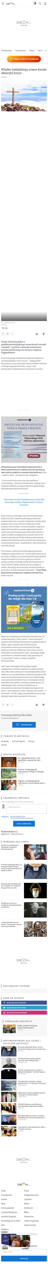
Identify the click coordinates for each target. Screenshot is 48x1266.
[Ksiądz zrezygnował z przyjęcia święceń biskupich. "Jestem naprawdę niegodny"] (8, 1074)
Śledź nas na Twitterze (16, 1008)
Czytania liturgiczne (9, 1212)
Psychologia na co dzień (10, 1221)
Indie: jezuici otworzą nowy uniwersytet (27, 1027)
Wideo (40, 51)
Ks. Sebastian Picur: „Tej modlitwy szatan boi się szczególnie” (29, 760)
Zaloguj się (4, 816)
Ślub (2, 1225)
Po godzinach (6, 1195)
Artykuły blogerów (8, 1216)
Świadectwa (29, 1216)
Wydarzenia (7, 51)
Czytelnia (27, 1199)
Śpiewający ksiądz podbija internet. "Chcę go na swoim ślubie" (32, 1094)
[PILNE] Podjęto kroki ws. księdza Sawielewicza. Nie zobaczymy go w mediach (31, 1118)
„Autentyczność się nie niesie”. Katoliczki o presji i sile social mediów (11, 924)
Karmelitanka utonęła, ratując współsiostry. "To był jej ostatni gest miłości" (32, 1083)
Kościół (4, 77)
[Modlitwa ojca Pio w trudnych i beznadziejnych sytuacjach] (35, 910)
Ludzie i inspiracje (31, 1221)
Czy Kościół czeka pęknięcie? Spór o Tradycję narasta (32, 1128)
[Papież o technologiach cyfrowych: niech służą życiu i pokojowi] (8, 785)
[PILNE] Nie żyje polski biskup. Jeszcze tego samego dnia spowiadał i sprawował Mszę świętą (32, 1060)
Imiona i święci (30, 1225)
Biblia (26, 1212)
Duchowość (28, 1208)
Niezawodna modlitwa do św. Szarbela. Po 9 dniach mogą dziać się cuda (11, 886)
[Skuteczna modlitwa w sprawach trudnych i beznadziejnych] (35, 852)
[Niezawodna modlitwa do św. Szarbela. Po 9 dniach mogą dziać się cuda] (35, 890)
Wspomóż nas (26, 725)
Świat (3, 1191)
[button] (34, 3)
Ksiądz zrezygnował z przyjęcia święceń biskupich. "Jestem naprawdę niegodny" (32, 1072)
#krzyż (31, 741)
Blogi (3, 1204)
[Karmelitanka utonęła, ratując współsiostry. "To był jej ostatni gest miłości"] (8, 1085)
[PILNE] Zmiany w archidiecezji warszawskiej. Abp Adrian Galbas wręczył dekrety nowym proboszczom (30, 1107)
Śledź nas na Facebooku (16, 1003)
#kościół (4, 741)
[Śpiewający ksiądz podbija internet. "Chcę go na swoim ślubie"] (8, 1097)
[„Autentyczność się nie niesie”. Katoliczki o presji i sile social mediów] (35, 929)
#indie (4, 744)
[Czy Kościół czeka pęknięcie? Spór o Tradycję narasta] (8, 1131)
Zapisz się (24, 1259)
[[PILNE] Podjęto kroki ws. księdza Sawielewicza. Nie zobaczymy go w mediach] (8, 1120)
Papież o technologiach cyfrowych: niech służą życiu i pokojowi (31, 783)
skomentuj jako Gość (19, 816)
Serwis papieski (7, 1208)
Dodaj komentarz (24, 824)
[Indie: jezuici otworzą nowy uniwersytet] (9, 1029)
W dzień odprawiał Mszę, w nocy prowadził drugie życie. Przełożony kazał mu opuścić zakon (11, 868)
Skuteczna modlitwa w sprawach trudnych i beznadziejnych (10, 847)
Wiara (31, 51)
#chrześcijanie (18, 741)
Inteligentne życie (31, 1195)
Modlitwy (5, 1229)
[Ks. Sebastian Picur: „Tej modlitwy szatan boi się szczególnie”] (8, 762)
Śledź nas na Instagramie (17, 1013)
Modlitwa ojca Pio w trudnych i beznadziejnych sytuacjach (11, 905)
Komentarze (20, 51)
